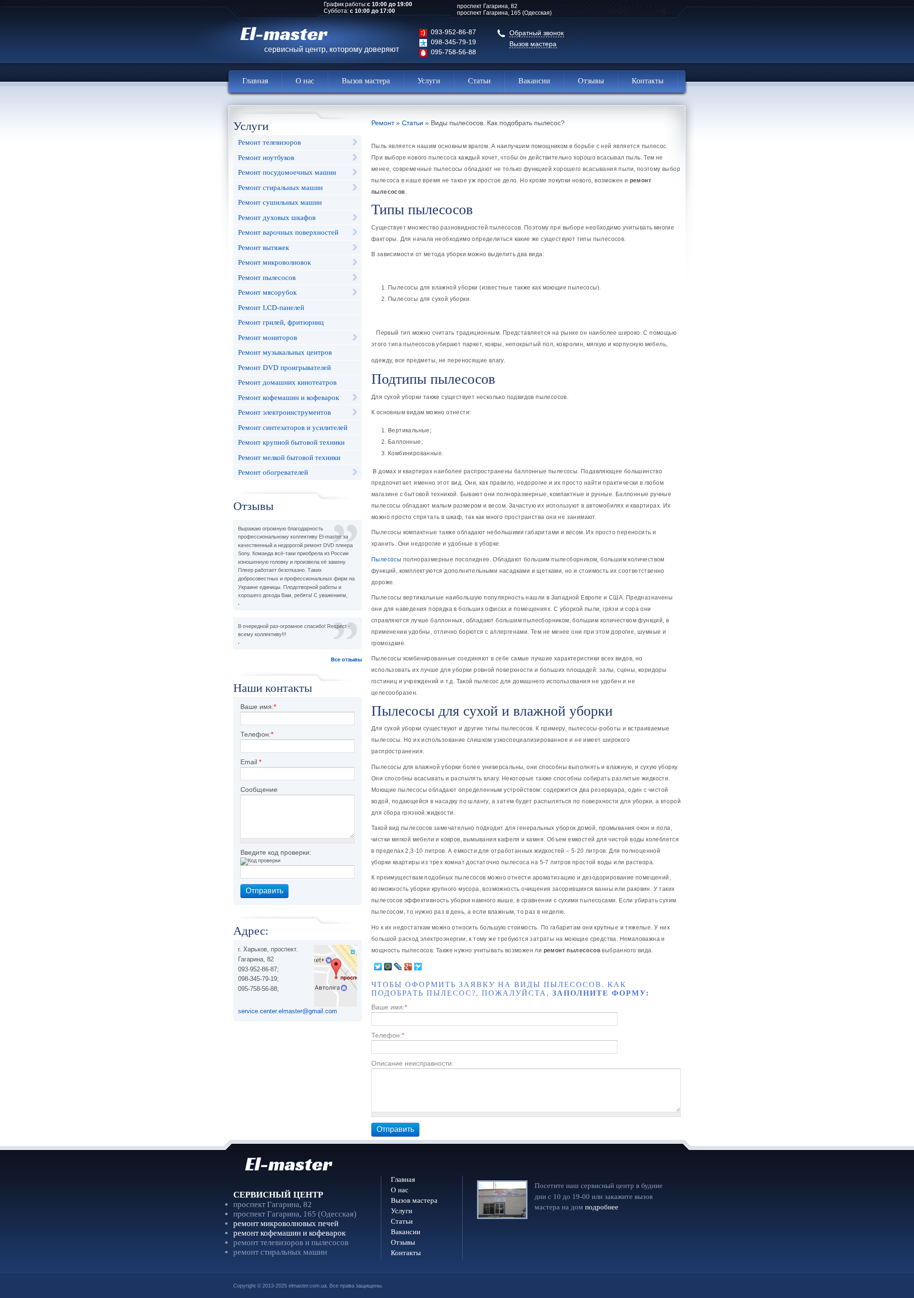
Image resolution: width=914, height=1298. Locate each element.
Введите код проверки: (275, 852)
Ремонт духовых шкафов (277, 217)
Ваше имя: (258, 706)
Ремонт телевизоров (269, 142)
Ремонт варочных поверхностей (288, 232)
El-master (319, 37)
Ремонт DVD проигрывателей (284, 367)
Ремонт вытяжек (263, 247)
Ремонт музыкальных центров (285, 352)
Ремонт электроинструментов (284, 412)
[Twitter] (378, 966)
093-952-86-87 (453, 32)
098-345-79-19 (453, 42)
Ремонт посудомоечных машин (287, 172)
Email (250, 762)
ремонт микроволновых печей (285, 1223)
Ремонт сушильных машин (280, 202)
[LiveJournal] (398, 966)
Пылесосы (387, 559)
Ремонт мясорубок (267, 292)
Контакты (648, 81)
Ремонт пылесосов (267, 277)
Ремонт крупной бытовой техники (291, 442)
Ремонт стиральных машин (280, 187)
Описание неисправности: (412, 1063)
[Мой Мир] (388, 966)
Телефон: (256, 734)
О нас (305, 81)
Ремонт (382, 123)
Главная (255, 81)
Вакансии (534, 81)
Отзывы (591, 81)
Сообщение (259, 789)
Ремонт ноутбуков (266, 157)
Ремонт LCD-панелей (271, 307)
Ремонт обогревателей (273, 472)
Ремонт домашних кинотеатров (287, 382)
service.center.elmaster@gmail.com (287, 1011)
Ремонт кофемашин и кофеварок (288, 397)
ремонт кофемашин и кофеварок (289, 1233)
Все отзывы (346, 659)
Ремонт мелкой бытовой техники (289, 457)
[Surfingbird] (418, 966)
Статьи (479, 81)
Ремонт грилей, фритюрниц (281, 322)
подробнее (601, 1207)
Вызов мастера (532, 44)
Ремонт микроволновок (274, 262)
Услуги (428, 81)
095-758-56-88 (453, 52)
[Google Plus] (408, 966)
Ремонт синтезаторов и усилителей (293, 427)
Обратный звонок (536, 33)
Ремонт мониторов (267, 337)
